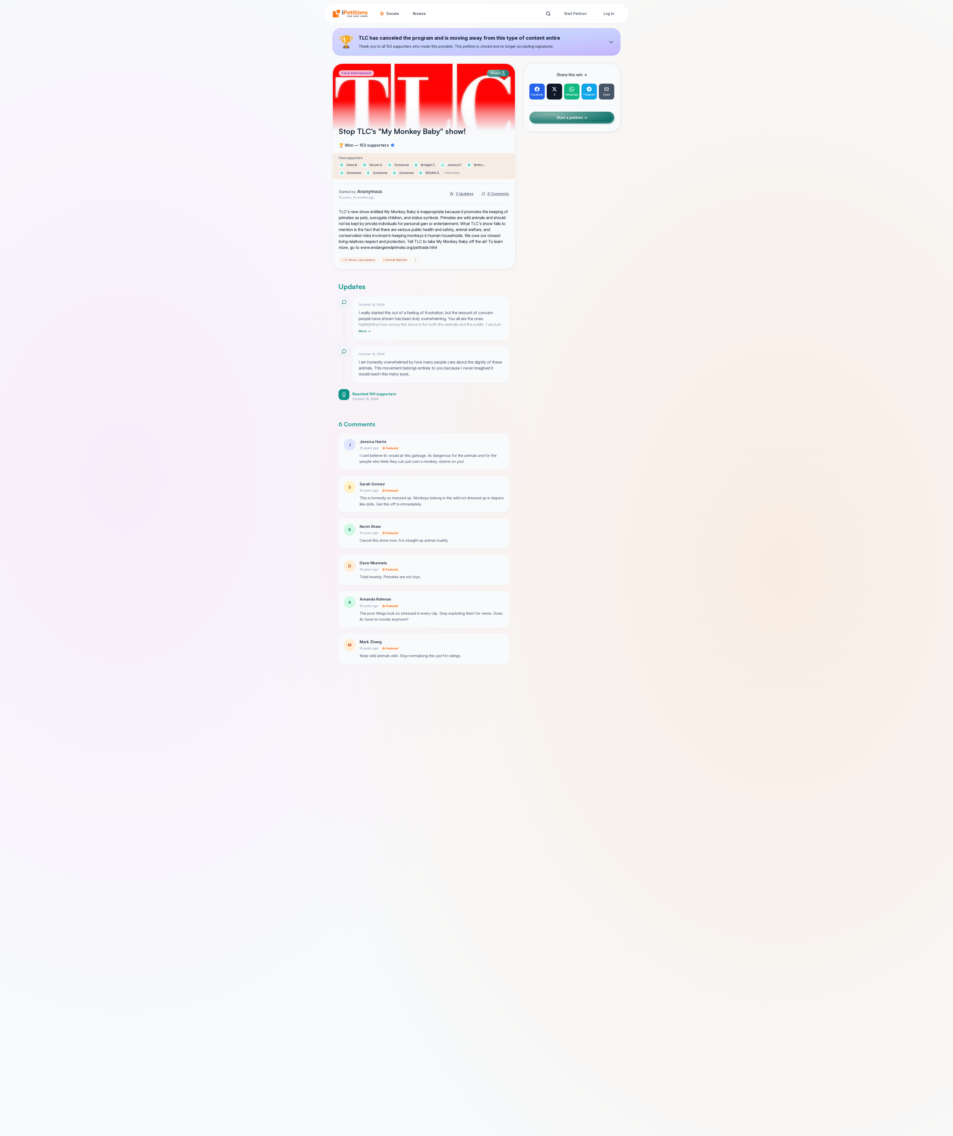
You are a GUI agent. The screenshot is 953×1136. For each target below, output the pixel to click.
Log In (609, 13)
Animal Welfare (395, 260)
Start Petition (575, 13)
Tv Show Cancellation (358, 260)
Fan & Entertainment (356, 73)
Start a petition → (572, 118)
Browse (419, 13)
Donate (392, 13)
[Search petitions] (548, 14)
